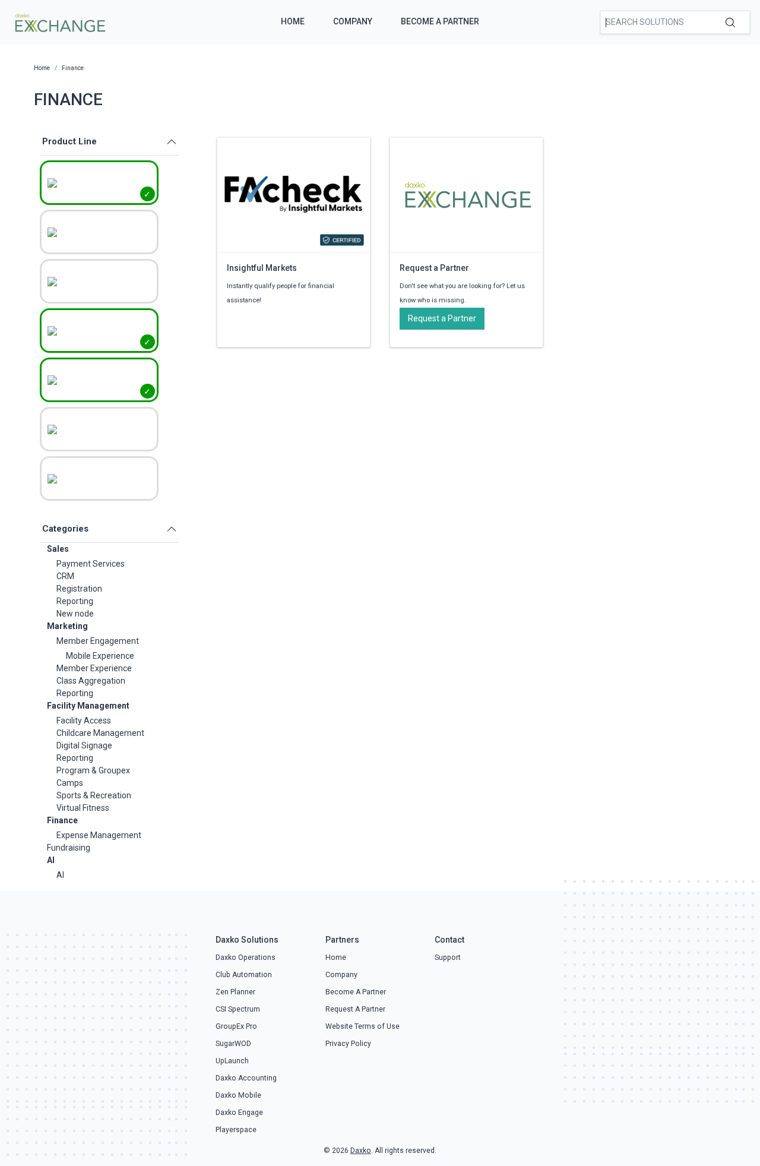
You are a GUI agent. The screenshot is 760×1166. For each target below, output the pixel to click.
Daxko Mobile (238, 1095)
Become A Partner (440, 21)
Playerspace (236, 1130)
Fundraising (68, 847)
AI (51, 860)
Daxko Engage (239, 1112)
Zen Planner (235, 992)
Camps (69, 783)
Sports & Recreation (93, 795)
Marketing (67, 626)
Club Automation (244, 975)
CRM (65, 576)
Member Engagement (97, 641)
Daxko (360, 1150)
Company (352, 21)
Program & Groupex (93, 770)
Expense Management (98, 835)
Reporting (74, 601)
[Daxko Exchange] (59, 21)
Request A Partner (355, 1009)
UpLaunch (232, 1061)
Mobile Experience (100, 656)
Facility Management (88, 705)
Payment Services (90, 563)
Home (293, 21)
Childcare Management (100, 733)
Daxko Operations (246, 957)
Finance (62, 820)
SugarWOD (233, 1043)
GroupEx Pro (236, 1026)
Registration (79, 588)
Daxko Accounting (246, 1078)
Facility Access (83, 720)
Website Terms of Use (362, 1026)
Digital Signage (84, 745)
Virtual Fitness (82, 808)
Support (448, 957)
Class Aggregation (90, 680)
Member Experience (94, 668)
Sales (58, 549)
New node (75, 613)
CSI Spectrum (238, 1009)
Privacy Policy (348, 1043)
